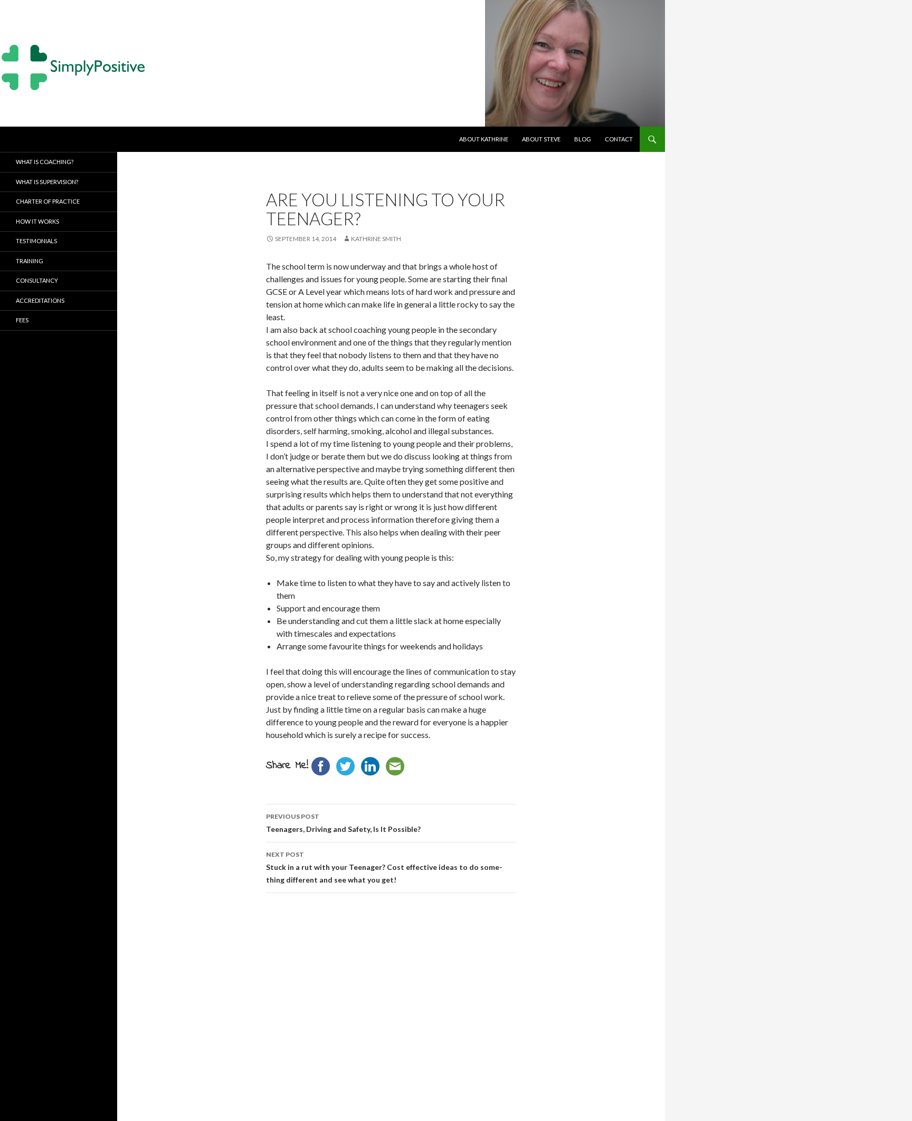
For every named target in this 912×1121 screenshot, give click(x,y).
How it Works (37, 221)
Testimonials (36, 240)
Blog (582, 139)
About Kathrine (483, 139)
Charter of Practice (48, 201)
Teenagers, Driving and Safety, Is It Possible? (343, 822)
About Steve (541, 139)
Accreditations (40, 300)
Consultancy (37, 280)
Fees (22, 320)
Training (29, 260)
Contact (619, 139)
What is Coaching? (44, 161)
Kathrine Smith (376, 239)
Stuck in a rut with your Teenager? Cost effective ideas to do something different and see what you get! (384, 867)
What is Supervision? (47, 181)
